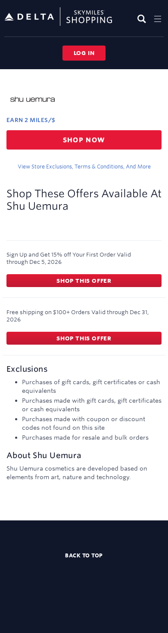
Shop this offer (84, 280)
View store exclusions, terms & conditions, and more (84, 166)
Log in (84, 52)
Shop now (84, 140)
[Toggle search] (143, 19)
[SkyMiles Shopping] (58, 17)
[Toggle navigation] (158, 19)
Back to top (84, 555)
